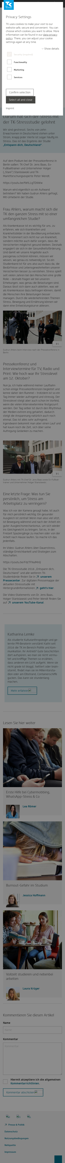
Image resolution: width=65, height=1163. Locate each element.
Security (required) (23, 54)
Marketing (19, 69)
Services (18, 77)
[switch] (50, 49)
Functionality (20, 62)
